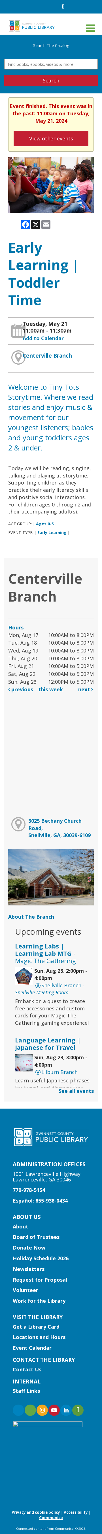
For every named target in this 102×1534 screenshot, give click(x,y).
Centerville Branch (47, 355)
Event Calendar (32, 1347)
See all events (76, 1090)
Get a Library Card (36, 1326)
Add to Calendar (43, 338)
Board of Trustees (36, 1237)
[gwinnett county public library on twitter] (30, 1410)
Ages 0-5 (45, 523)
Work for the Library (39, 1300)
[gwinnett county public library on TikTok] (78, 1410)
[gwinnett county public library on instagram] (42, 1410)
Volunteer (25, 1290)
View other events (51, 138)
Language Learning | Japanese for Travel (48, 1043)
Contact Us (27, 1369)
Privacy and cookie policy (36, 1512)
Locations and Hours (39, 1337)
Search (51, 80)
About (20, 1226)
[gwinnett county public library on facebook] (18, 1410)
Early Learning (52, 532)
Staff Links (26, 1390)
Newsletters (28, 1269)
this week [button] (50, 689)
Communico (51, 1517)
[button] (90, 28)
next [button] (84, 689)
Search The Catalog (51, 45)
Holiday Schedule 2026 (41, 1258)
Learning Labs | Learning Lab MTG (45, 953)
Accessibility (76, 1512)
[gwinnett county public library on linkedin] (66, 1410)
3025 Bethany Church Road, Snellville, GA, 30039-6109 (59, 827)
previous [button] (21, 689)
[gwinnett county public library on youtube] (54, 1410)
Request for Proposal (40, 1279)
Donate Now (29, 1247)
